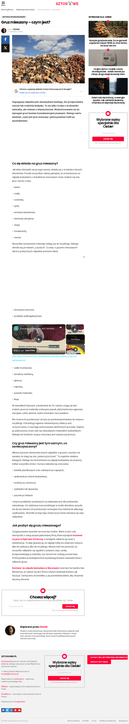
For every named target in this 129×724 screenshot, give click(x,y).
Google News (20, 702)
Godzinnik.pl (19, 679)
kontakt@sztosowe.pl (10, 674)
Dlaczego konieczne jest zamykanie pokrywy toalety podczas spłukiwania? (38, 328)
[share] (60, 327)
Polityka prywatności (107, 721)
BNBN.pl (4, 687)
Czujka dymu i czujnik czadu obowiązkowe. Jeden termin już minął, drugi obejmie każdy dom (108, 72)
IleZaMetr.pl (6, 694)
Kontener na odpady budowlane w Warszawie (35, 568)
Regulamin (123, 721)
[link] (16, 328)
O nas (94, 721)
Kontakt (86, 721)
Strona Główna (74, 721)
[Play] (75, 349)
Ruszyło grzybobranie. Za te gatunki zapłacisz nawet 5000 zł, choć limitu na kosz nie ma (108, 43)
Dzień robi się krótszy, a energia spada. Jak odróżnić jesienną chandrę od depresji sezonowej (108, 100)
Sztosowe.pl (6, 661)
